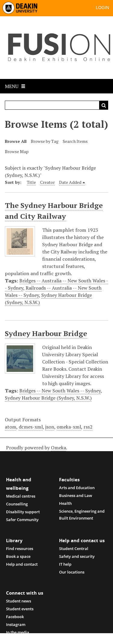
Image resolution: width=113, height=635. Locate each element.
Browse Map (17, 151)
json (49, 426)
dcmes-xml (31, 426)
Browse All (16, 141)
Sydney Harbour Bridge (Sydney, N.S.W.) (48, 398)
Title (31, 182)
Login (102, 7)
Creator (47, 182)
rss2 (88, 426)
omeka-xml (69, 426)
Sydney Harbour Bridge (46, 333)
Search (103, 105)
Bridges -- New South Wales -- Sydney (60, 390)
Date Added (70, 182)
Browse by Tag (44, 141)
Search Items (75, 141)
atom (10, 426)
